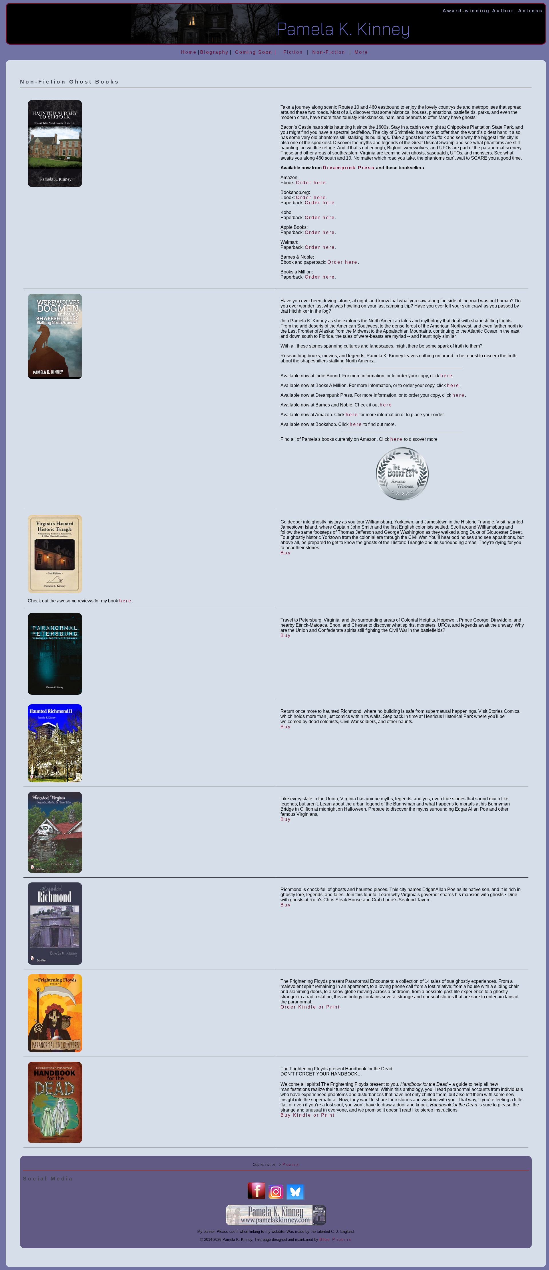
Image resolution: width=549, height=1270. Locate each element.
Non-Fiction (328, 52)
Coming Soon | (256, 52)
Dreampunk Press (349, 167)
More (361, 52)
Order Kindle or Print (310, 1007)
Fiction (293, 52)
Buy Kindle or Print (308, 1115)
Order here (311, 182)
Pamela (291, 1164)
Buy (286, 552)
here (446, 375)
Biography (214, 52)
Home (189, 52)
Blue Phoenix (335, 1239)
